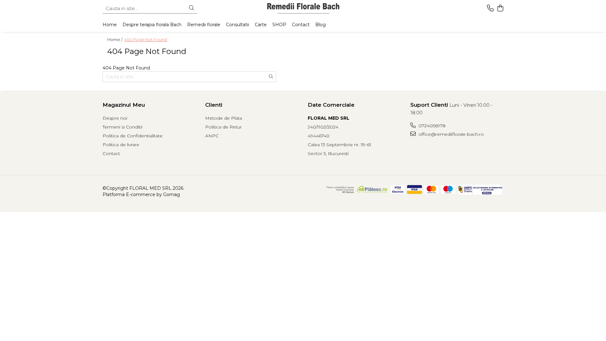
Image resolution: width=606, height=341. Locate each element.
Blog (320, 24)
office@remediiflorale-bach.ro (450, 134)
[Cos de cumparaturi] (500, 8)
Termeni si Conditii (122, 127)
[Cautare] (191, 8)
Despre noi (115, 118)
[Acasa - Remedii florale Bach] (303, 8)
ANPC (212, 136)
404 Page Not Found (145, 39)
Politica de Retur (223, 127)
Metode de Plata (223, 118)
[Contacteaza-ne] (490, 8)
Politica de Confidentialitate (133, 136)
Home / (115, 39)
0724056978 (431, 126)
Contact (111, 153)
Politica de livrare (121, 144)
